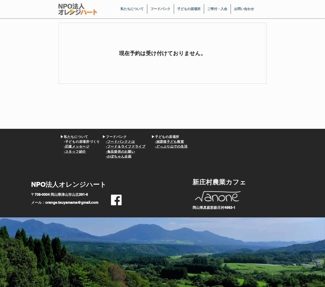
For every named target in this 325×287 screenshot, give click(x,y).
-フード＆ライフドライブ (125, 146)
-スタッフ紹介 (75, 151)
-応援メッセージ (77, 146)
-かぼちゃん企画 (119, 156)
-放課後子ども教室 (169, 141)
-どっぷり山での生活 (171, 146)
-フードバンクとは (120, 141)
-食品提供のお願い (120, 151)
